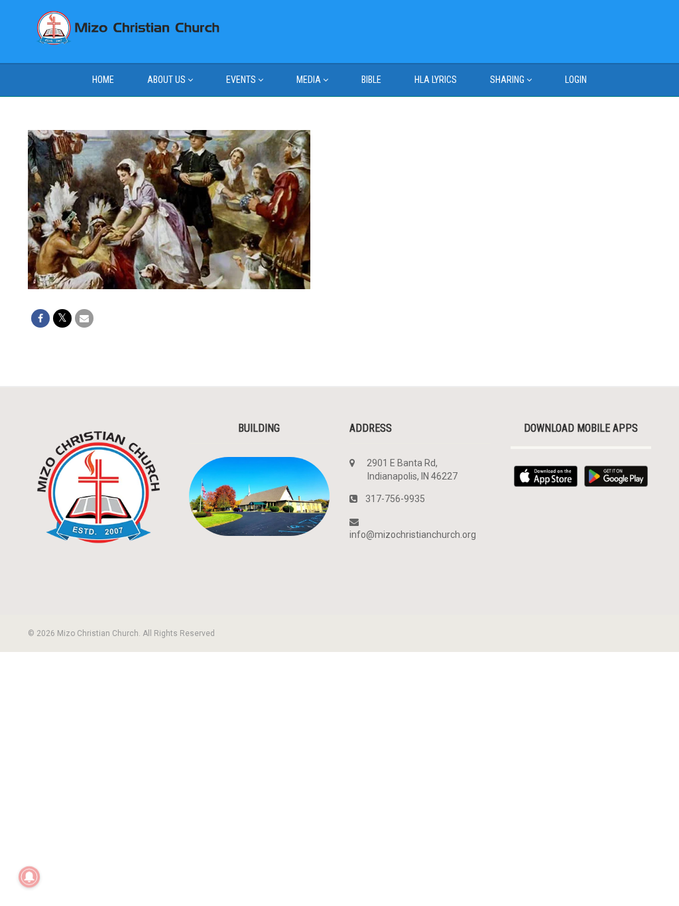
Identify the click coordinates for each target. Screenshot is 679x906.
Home (103, 79)
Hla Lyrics (435, 79)
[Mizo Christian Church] (125, 28)
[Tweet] (62, 318)
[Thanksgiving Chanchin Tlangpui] (169, 209)
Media (308, 79)
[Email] (84, 318)
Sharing (507, 79)
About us (166, 79)
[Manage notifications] (29, 876)
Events (241, 79)
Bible (371, 79)
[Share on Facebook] (40, 318)
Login (576, 79)
